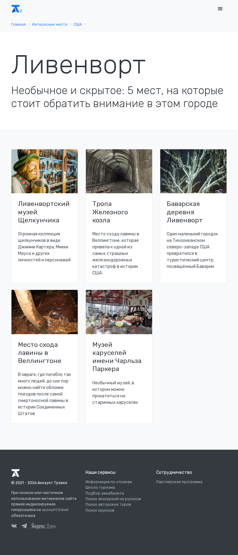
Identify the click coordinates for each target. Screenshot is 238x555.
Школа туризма (100, 487)
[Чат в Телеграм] (24, 526)
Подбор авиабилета (105, 493)
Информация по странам (109, 482)
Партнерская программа (179, 482)
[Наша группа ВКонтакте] (14, 526)
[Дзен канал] (43, 526)
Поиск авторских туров (108, 504)
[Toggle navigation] (220, 8)
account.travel (55, 510)
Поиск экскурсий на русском (113, 499)
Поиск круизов (100, 510)
